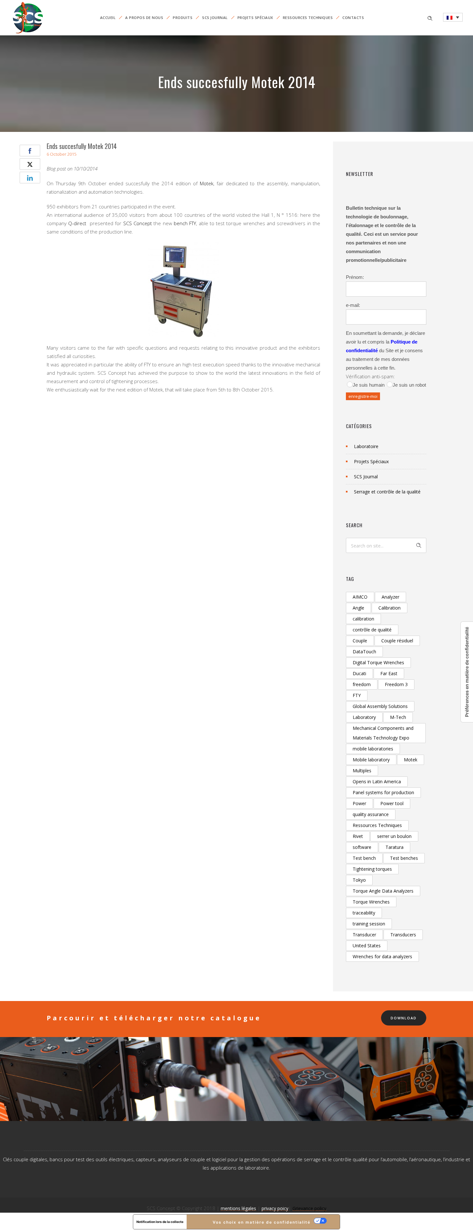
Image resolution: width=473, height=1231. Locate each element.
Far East (388, 673)
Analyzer (390, 597)
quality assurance (371, 814)
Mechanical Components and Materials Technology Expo (383, 733)
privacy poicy (275, 1208)
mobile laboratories (373, 749)
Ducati (359, 673)
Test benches (404, 858)
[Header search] (430, 17)
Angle (358, 608)
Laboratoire (366, 446)
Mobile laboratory (371, 760)
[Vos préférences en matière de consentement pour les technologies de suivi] (467, 672)
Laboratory (364, 717)
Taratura (394, 847)
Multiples (362, 770)
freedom (362, 684)
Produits (182, 17)
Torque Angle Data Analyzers (383, 891)
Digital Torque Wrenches (378, 662)
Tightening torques (372, 869)
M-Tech (398, 717)
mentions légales (238, 1208)
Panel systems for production (383, 792)
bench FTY (185, 223)
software (362, 847)
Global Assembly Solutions (380, 706)
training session (369, 924)
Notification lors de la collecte (159, 1222)
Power (359, 803)
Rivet (358, 836)
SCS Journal (215, 17)
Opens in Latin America (377, 781)
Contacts (353, 17)
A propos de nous (144, 17)
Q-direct (77, 223)
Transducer (364, 935)
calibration (363, 619)
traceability (364, 913)
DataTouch (364, 651)
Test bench (364, 858)
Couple (360, 641)
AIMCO (360, 597)
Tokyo (359, 880)
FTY (357, 695)
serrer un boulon (394, 836)
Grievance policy (309, 1208)
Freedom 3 (396, 684)
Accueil (108, 17)
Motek (206, 183)
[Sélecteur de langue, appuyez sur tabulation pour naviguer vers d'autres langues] (453, 17)
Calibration (389, 608)
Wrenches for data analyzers (382, 956)
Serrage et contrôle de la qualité (387, 492)
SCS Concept (136, 223)
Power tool (391, 803)
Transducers (403, 935)
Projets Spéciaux (255, 17)
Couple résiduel (397, 641)
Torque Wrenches (371, 902)
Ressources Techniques (308, 17)
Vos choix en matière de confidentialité (262, 1222)
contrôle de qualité (372, 630)
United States (367, 945)
